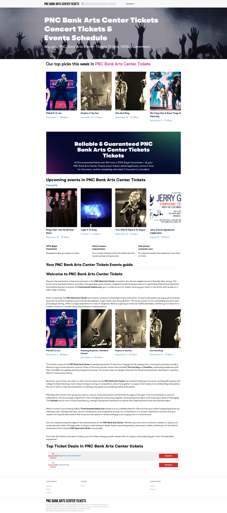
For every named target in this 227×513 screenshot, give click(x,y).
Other (83, 486)
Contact (152, 486)
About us (153, 489)
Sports (48, 489)
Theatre (48, 493)
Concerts (130, 4)
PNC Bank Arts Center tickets (66, 501)
